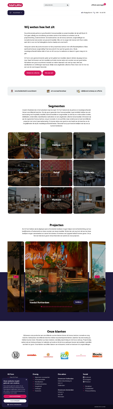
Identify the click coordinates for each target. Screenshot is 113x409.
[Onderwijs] (89, 173)
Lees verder (14, 393)
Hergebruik (38, 386)
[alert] (15, 392)
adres (71, 49)
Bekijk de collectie (33, 73)
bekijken (78, 302)
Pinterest (87, 382)
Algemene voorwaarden (42, 377)
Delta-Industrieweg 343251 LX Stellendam (65, 382)
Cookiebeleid (89, 388)
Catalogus (38, 388)
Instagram (87, 379)
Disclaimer (88, 386)
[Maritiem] (56, 200)
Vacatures (38, 391)
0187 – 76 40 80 (100, 13)
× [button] (26, 379)
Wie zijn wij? (49, 73)
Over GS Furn (14, 377)
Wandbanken (39, 382)
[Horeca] (24, 145)
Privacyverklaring (90, 391)
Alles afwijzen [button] (15, 401)
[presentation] (16, 276)
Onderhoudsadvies (41, 384)
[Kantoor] (56, 145)
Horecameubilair (40, 379)
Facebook (87, 377)
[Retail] (56, 173)
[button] (41, 306)
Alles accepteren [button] (15, 396)
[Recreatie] (24, 173)
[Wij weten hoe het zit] (15, 5)
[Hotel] (89, 200)
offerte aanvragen (97, 5)
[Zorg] (89, 145)
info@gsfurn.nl (87, 13)
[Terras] (24, 200)
